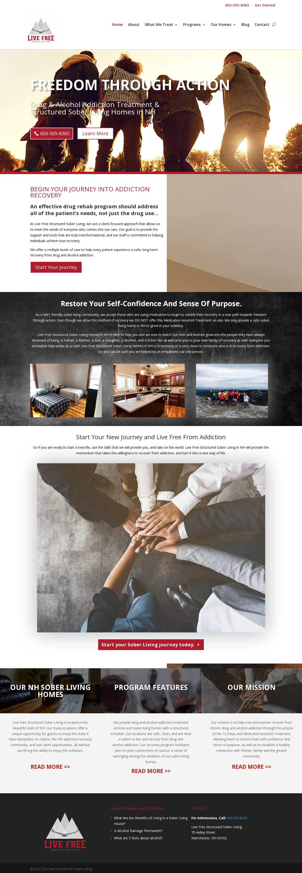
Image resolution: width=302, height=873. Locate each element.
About (134, 25)
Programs (192, 25)
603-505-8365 (237, 5)
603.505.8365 (237, 818)
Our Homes (221, 25)
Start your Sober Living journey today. (147, 644)
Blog (245, 25)
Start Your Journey (56, 267)
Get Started (265, 5)
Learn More (95, 133)
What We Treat (159, 25)
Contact (262, 25)
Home (117, 25)
